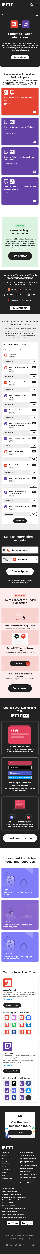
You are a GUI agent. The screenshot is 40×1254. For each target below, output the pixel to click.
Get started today (20, 57)
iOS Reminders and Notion (28, 1174)
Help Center (5, 1167)
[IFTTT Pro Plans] (34, 367)
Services (4, 1155)
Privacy (20, 1239)
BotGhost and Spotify (27, 1168)
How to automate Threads (10, 1211)
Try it (33, 361)
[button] (37, 5)
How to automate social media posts (13, 1214)
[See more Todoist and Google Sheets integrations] (10, 1032)
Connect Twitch (11, 1071)
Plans (3, 1175)
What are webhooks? (8, 1205)
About (27, 1239)
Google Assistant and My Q (28, 1165)
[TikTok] (29, 1245)
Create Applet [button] (20, 571)
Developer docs (7, 1178)
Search (4, 1172)
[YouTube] (20, 1245)
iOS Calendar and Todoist (28, 1177)
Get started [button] (20, 255)
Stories (4, 1158)
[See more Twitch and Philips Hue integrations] (25, 1097)
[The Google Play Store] (27, 1223)
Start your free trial (20, 838)
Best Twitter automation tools (11, 1194)
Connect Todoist (12, 1005)
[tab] (4, 344)
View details (9, 361)
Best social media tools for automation (14, 1217)
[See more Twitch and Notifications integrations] (25, 1090)
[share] (37, 14)
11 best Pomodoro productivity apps (13, 1208)
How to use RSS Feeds (9, 1203)
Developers (9, 1235)
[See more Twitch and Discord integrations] (10, 1090)
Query (12, 371)
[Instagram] (16, 1245)
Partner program (29, 1235)
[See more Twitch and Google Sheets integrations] (10, 1097)
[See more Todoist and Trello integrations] (25, 1025)
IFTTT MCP (5, 1164)
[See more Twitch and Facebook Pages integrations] (25, 1083)
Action (12, 356)
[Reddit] (33, 1245)
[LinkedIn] (11, 1245)
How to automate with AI (9, 1191)
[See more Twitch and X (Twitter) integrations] (10, 1083)
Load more (20, 520)
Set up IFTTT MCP (20, 308)
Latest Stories (8, 1188)
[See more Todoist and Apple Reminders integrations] (10, 1018)
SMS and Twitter (25, 1171)
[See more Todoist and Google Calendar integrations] (25, 1018)
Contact (13, 1239)
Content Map (6, 1169)
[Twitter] (24, 1245)
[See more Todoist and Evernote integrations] (10, 1025)
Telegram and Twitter (26, 1180)
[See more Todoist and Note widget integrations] (25, 1032)
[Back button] (2, 14)
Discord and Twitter (26, 1183)
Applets (4, 1161)
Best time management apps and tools (14, 1197)
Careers (18, 1235)
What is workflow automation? (11, 1200)
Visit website (7, 999)
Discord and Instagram (27, 1155)
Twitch (27, 33)
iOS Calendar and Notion (28, 1158)
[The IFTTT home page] (7, 4)
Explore (5, 1152)
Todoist (13, 33)
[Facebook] (7, 1245)
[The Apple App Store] (13, 1223)
